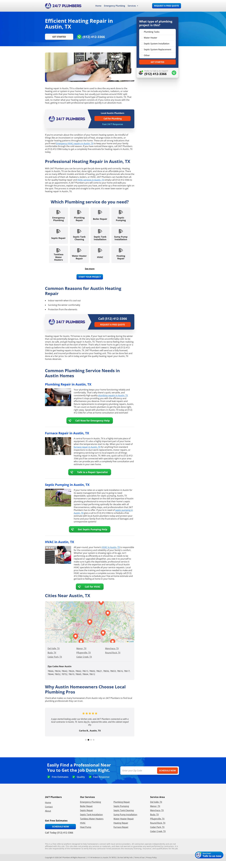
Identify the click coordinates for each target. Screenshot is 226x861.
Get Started (59, 36)
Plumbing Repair (122, 802)
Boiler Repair (86, 806)
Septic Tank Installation (91, 814)
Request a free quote (166, 5)
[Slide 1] (86, 740)
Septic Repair (86, 810)
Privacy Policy (151, 857)
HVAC (83, 822)
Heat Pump (85, 827)
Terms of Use (139, 857)
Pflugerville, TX (83, 652)
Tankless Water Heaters (91, 818)
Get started (157, 62)
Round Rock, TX (112, 652)
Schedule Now (60, 826)
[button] (103, 633)
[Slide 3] (91, 740)
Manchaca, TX (112, 648)
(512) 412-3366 (94, 37)
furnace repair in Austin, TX (87, 447)
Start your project (90, 276)
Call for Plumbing (113, 118)
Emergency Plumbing (114, 5)
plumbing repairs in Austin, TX (113, 395)
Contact (49, 806)
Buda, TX (52, 652)
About (48, 810)
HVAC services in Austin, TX (90, 179)
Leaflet (131, 641)
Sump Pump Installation (125, 814)
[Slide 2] (88, 740)
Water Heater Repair (124, 818)
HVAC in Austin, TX (111, 547)
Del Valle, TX (54, 648)
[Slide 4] (93, 740)
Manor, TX (81, 648)
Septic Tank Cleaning (124, 810)
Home (98, 5)
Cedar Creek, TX (84, 656)
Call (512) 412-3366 (112, 318)
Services (132, 5)
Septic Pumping (121, 806)
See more (89, 268)
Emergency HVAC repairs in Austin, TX (74, 143)
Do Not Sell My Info (125, 857)
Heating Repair (121, 822)
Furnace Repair (121, 827)
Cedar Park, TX (55, 656)
